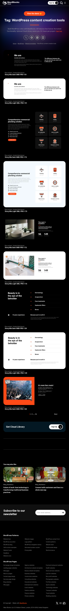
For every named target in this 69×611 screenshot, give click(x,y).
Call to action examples (10, 547)
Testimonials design (51, 547)
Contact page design (9, 576)
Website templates (30, 43)
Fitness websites (29, 596)
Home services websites (53, 570)
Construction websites (31, 576)
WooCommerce (50, 550)
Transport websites (51, 590)
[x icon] (26, 37)
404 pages (6, 570)
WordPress (21, 43)
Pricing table (28, 550)
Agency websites (29, 565)
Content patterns (51, 542)
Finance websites (29, 593)
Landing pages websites (10, 568)
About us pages (7, 573)
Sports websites (50, 585)
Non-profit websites (51, 576)
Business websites (30, 573)
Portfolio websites (51, 582)
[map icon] (64, 603)
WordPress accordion (9, 542)
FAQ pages (6, 585)
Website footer (7, 550)
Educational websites (31, 582)
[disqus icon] (31, 37)
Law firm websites (51, 573)
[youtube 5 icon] (43, 37)
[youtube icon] (60, 603)
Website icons (7, 556)
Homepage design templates (11, 565)
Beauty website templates (32, 570)
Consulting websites (30, 579)
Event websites (29, 587)
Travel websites (50, 593)
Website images (29, 539)
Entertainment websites (31, 585)
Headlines (6, 553)
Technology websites (52, 587)
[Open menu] (65, 3)
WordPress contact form (53, 539)
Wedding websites (51, 596)
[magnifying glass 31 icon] (37, 37)
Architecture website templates (34, 568)
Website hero (7, 539)
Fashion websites (29, 590)
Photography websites (52, 579)
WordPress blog (7, 544)
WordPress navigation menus (33, 544)
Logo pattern (28, 542)
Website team (50, 544)
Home (14, 43)
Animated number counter (32, 547)
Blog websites (7, 582)
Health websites (50, 568)
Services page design (9, 579)
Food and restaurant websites (54, 565)
